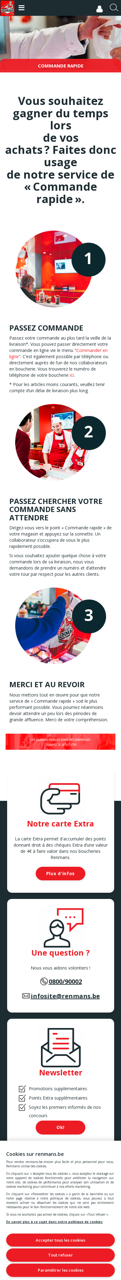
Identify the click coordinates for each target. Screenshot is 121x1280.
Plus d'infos (60, 873)
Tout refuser (60, 1255)
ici (72, 375)
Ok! (60, 1127)
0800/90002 (65, 981)
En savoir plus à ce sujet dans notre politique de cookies (54, 1222)
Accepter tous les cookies (60, 1240)
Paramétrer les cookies (60, 1270)
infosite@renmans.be (65, 996)
